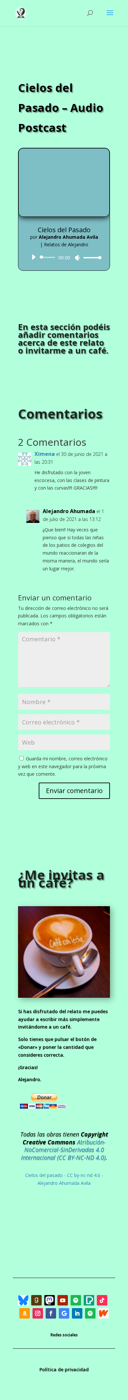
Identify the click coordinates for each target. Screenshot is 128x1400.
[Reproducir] (33, 257)
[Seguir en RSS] (89, 1300)
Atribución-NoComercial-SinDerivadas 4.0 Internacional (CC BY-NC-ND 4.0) (63, 1150)
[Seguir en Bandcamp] (23, 1300)
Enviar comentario (74, 790)
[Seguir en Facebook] (51, 1313)
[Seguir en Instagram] (37, 1313)
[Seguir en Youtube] (62, 1300)
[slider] (90, 257)
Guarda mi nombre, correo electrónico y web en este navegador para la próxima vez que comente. (63, 766)
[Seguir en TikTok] (102, 1300)
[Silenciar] (77, 258)
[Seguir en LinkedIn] (77, 1313)
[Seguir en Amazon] (24, 1313)
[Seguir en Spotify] (76, 1300)
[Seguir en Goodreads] (36, 1300)
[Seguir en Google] (64, 1313)
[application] (64, 257)
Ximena (44, 454)
